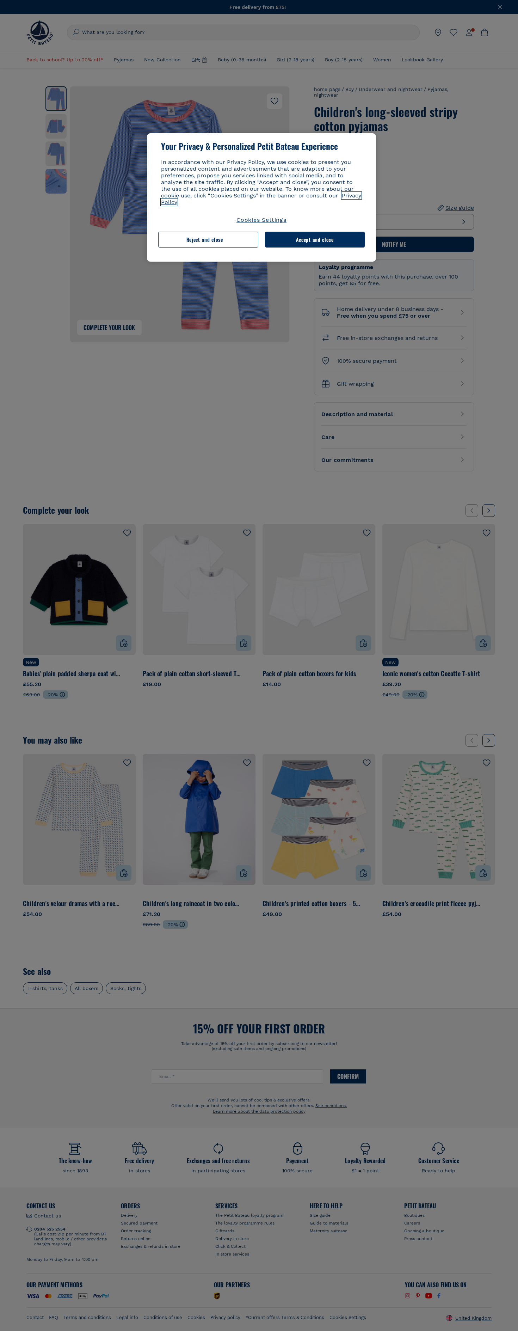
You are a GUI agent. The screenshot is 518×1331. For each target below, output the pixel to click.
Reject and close (204, 239)
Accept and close (315, 239)
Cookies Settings (261, 219)
